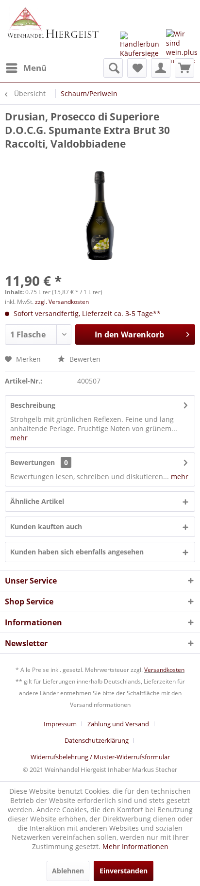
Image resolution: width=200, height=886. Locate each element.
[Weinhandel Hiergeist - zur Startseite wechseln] (52, 29)
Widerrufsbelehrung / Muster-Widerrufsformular (100, 756)
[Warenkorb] (184, 68)
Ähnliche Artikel (37, 501)
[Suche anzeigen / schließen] (113, 68)
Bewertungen (32, 462)
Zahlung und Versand (118, 723)
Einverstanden (124, 870)
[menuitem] (25, 68)
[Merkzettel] (137, 68)
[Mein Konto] (160, 68)
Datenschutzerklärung (97, 740)
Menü (35, 67)
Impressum (60, 723)
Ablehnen (68, 870)
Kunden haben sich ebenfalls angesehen (77, 551)
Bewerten (83, 359)
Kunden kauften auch (46, 526)
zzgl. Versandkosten (62, 302)
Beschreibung (32, 405)
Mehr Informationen (135, 846)
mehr (19, 437)
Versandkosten (164, 670)
